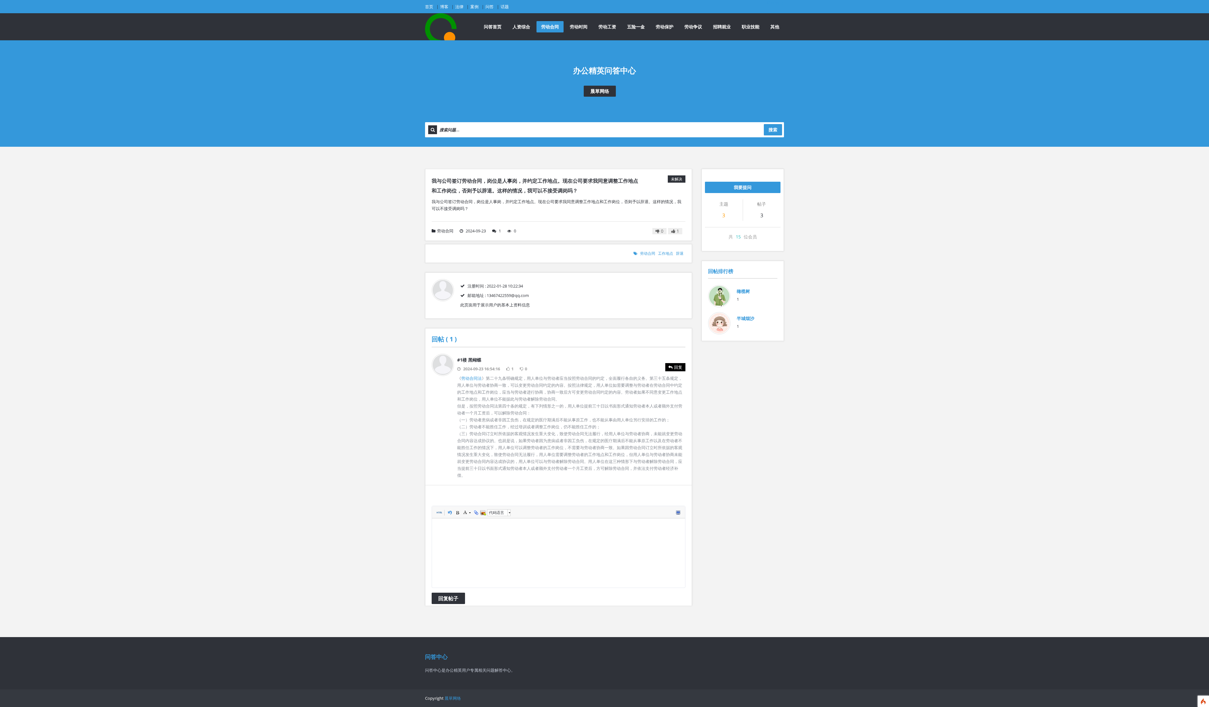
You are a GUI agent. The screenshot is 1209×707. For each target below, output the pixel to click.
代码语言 (496, 512)
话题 (505, 6)
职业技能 (750, 27)
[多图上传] (483, 513)
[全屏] (678, 513)
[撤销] (449, 513)
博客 (444, 6)
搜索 (773, 130)
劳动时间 (578, 27)
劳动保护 (664, 27)
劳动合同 (550, 27)
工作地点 (665, 253)
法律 (459, 6)
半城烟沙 (745, 318)
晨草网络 (599, 91)
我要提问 (743, 187)
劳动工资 (607, 27)
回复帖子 (448, 598)
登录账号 (775, 3)
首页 (429, 6)
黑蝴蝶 (474, 360)
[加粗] (457, 513)
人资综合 (521, 27)
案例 (474, 6)
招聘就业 (722, 27)
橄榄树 (743, 291)
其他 (774, 27)
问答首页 (493, 27)
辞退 (680, 253)
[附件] (475, 513)
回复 (678, 367)
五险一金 (636, 27)
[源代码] (439, 513)
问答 (489, 6)
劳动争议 (693, 27)
